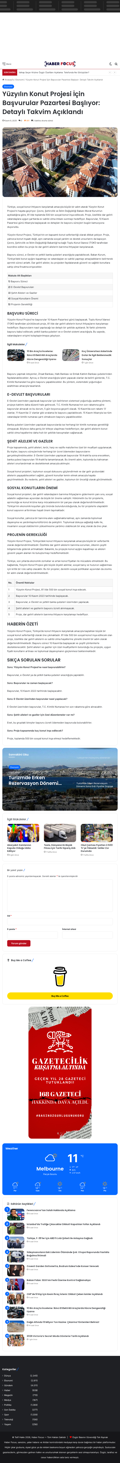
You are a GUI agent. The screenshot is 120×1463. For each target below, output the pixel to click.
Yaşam (7, 1424)
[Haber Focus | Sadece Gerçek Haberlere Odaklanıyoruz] (60, 64)
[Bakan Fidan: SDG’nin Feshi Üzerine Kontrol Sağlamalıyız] (15, 1284)
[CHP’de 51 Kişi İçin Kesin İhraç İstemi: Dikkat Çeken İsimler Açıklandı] (15, 1298)
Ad (9, 915)
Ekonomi (19, 79)
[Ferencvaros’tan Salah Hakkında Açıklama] (15, 1214)
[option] (60, 779)
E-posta (12, 929)
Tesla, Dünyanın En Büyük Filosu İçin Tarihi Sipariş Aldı (59, 846)
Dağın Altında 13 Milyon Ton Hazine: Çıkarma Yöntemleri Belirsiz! (63, 1322)
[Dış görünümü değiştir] (110, 64)
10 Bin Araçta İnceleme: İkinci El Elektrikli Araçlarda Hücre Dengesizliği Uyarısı (42, 355)
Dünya (7, 1375)
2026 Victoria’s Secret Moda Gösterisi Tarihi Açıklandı (58, 1336)
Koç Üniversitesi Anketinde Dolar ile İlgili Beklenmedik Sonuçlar (97, 355)
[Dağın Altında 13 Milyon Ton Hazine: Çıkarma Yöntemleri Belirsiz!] (15, 1326)
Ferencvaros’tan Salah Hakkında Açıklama (51, 1210)
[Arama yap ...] (116, 64)
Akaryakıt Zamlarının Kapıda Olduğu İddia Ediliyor (19, 848)
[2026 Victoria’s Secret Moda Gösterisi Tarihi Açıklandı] (15, 1340)
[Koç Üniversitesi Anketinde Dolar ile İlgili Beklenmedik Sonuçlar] (70, 355)
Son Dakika (9, 1409)
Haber (7, 1390)
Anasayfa (9, 79)
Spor (6, 1414)
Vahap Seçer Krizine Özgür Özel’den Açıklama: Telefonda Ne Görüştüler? (54, 72)
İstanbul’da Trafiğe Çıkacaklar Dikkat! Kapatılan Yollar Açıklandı (63, 1224)
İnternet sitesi (69, 929)
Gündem (8, 1385)
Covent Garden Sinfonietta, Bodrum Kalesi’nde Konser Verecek (63, 1266)
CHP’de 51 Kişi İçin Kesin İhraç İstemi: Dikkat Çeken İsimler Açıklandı (65, 1294)
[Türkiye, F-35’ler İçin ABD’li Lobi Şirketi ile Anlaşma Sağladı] (15, 1242)
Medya (7, 1400)
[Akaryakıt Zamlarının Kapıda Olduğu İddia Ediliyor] (23, 833)
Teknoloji (8, 1419)
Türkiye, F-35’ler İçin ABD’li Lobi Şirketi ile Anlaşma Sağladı (60, 1238)
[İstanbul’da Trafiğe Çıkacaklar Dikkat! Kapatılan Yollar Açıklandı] (15, 1228)
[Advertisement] (60, 35)
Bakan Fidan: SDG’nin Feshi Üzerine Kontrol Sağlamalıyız (59, 1280)
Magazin (8, 1395)
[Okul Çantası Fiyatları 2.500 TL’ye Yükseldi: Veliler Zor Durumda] (97, 833)
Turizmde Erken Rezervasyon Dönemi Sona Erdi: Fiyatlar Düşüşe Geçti (39, 780)
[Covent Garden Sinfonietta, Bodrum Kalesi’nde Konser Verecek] (15, 1270)
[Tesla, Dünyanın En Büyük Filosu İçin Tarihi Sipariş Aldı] (60, 833)
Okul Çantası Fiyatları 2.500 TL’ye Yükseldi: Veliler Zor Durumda (97, 848)
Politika (7, 1405)
